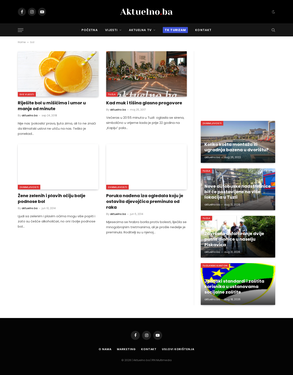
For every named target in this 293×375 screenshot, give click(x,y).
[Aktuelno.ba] (146, 12)
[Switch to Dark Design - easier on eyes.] (273, 12)
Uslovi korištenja (178, 349)
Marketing (126, 349)
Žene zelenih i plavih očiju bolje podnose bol (51, 198)
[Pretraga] (273, 30)
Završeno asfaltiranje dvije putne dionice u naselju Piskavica (234, 239)
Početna (90, 30)
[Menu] (20, 30)
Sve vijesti (27, 94)
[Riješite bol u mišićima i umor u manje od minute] (58, 74)
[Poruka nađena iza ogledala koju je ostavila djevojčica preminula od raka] (146, 166)
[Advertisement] (238, 81)
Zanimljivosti (29, 187)
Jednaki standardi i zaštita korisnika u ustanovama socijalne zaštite (234, 287)
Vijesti (111, 30)
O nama (105, 349)
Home (22, 42)
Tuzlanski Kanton (214, 265)
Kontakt (203, 30)
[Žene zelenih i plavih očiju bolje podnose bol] (58, 166)
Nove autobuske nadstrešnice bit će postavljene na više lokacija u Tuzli (237, 192)
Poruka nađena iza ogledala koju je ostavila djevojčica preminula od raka (144, 201)
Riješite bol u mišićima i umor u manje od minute (52, 106)
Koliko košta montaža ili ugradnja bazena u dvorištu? (236, 147)
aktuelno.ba (30, 115)
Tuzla (112, 94)
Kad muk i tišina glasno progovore (144, 103)
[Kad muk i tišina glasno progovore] (146, 74)
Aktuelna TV (140, 30)
